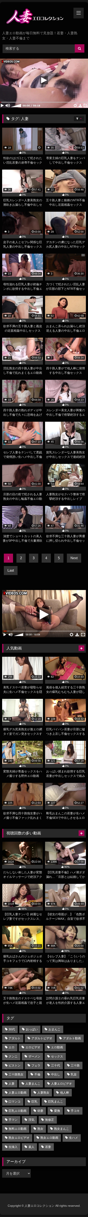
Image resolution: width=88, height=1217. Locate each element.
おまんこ (54, 1029)
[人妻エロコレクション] (36, 17)
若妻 (48, 1147)
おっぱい (32, 1029)
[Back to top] (74, 1204)
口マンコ (15, 1101)
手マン (13, 1119)
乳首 (74, 1074)
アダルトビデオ (41, 1038)
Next (74, 558)
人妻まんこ (32, 1083)
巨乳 (34, 1101)
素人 (31, 1147)
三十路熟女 (16, 1074)
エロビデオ (32, 1047)
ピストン (15, 1065)
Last (10, 570)
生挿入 (13, 1147)
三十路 (75, 1065)
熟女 (40, 1128)
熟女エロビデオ (19, 1137)
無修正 (49, 1119)
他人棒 (64, 1092)
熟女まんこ (61, 1128)
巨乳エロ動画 (17, 1110)
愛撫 (57, 1110)
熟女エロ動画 (49, 1137)
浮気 (31, 1119)
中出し (55, 1074)
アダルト (15, 1038)
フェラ (35, 1065)
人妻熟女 (43, 1092)
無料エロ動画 (17, 1128)
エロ (12, 1047)
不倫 (37, 1074)
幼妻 (40, 1110)
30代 (12, 1029)
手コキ (75, 1110)
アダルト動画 (72, 1038)
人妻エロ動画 (17, 1092)
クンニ (13, 1056)
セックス (57, 1056)
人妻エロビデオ (61, 1083)
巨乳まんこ (55, 1101)
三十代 (55, 1065)
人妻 (12, 1083)
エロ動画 (57, 1047)
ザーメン (34, 1056)
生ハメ (73, 1137)
